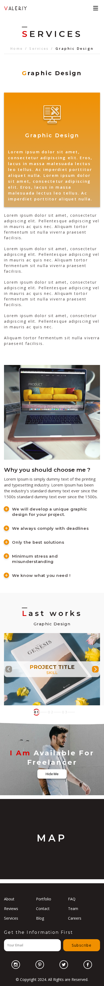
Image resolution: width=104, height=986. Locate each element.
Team (73, 908)
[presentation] (8, 669)
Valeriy (16, 8)
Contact (43, 908)
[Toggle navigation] (95, 8)
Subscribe (82, 945)
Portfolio (43, 898)
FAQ (71, 898)
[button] (36, 712)
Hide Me (52, 774)
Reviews (11, 908)
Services (39, 48)
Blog (40, 918)
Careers (74, 918)
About (9, 898)
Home (16, 48)
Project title (52, 667)
